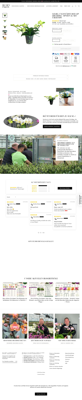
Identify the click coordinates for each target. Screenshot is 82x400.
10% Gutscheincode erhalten (49, 204)
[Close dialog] (63, 186)
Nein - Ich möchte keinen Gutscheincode (48, 210)
